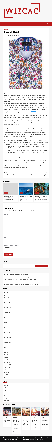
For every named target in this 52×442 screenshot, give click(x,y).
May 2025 (6, 322)
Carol (5, 424)
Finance (5, 390)
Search (5, 261)
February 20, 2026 (45, 427)
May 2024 (6, 349)
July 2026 (6, 292)
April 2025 (6, 324)
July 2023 (6, 374)
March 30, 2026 (26, 427)
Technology (6, 400)
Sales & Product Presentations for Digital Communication (16, 274)
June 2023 (6, 377)
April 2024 (6, 352)
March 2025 (6, 327)
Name (5, 231)
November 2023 (7, 364)
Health (5, 392)
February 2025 (7, 329)
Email (28, 231)
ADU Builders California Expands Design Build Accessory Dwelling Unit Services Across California (25, 277)
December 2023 (7, 362)
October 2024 (7, 339)
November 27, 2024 (44, 199)
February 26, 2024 (13, 35)
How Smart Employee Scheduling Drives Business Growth (16, 282)
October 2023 (7, 367)
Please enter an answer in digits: (11, 245)
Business (6, 387)
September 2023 (7, 369)
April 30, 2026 (16, 431)
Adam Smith (7, 35)
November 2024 (7, 337)
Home (5, 395)
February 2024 (7, 357)
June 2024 (6, 347)
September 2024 (7, 342)
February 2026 (7, 300)
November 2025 (7, 307)
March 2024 (6, 354)
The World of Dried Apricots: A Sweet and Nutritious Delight (9, 197)
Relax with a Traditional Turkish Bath (41, 196)
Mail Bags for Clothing (9, 173)
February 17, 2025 (12, 200)
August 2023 (6, 372)
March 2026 (6, 297)
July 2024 (6, 344)
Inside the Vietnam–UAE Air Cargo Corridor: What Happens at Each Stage (20, 279)
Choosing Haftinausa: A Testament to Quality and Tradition (38, 174)
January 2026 (7, 302)
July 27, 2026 (6, 425)
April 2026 (6, 295)
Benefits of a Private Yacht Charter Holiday (26, 196)
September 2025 (7, 312)
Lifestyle (5, 29)
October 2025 (7, 310)
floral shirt (33, 111)
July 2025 (6, 317)
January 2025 (7, 332)
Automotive (6, 385)
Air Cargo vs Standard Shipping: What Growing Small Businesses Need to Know (21, 284)
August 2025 (6, 315)
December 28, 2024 (28, 199)
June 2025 (6, 319)
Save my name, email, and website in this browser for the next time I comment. (23, 242)
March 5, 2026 (35, 427)
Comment (6, 214)
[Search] (48, 24)
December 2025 (7, 305)
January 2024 (7, 359)
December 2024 (7, 334)
